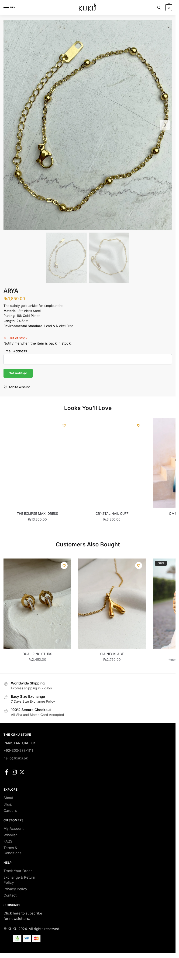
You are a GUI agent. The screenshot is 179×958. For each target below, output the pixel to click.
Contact (10, 895)
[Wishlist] (64, 425)
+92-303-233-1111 (18, 750)
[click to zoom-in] (87, 125)
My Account (13, 828)
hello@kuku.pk (15, 758)
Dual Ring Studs (37, 654)
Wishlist (10, 835)
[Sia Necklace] (112, 604)
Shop (7, 804)
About (8, 798)
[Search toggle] (159, 7)
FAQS (7, 841)
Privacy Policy (15, 889)
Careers (10, 810)
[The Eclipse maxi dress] (37, 463)
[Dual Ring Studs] (37, 604)
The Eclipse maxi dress (37, 513)
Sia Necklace (112, 654)
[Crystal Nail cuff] (112, 463)
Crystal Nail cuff (112, 513)
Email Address (15, 351)
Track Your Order (17, 871)
